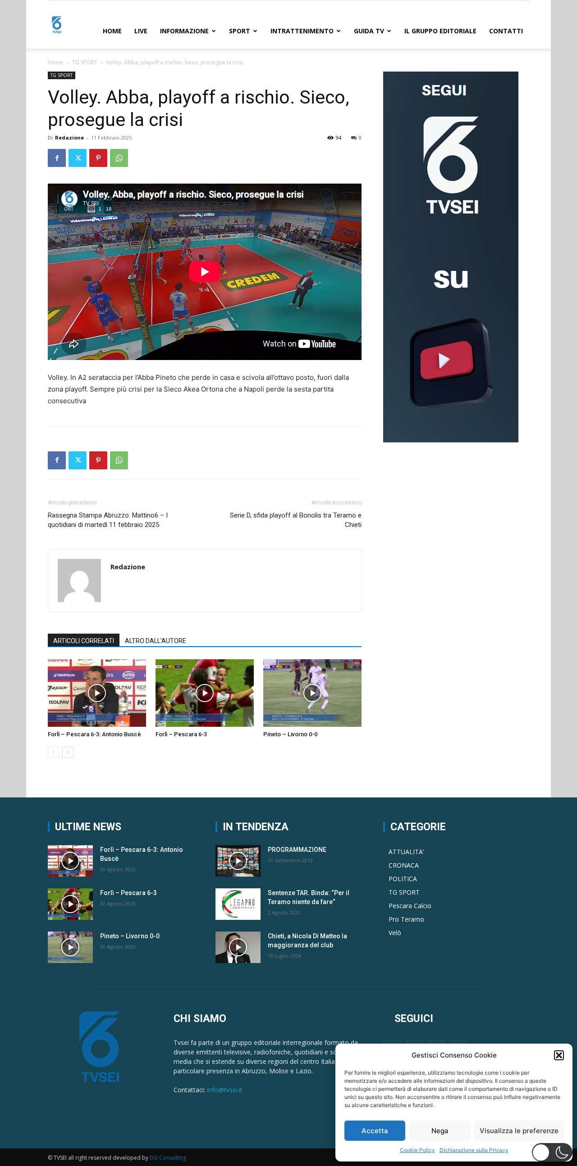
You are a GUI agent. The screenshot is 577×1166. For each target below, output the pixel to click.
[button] (558, 1055)
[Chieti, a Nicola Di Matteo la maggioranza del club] (238, 947)
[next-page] (67, 752)
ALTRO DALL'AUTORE (155, 640)
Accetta (375, 1130)
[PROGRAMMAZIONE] (238, 861)
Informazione (184, 31)
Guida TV (369, 31)
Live (140, 31)
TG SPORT (84, 62)
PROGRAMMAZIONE (297, 849)
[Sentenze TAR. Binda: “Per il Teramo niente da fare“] (238, 904)
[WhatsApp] (119, 158)
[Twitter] (78, 158)
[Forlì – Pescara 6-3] (205, 693)
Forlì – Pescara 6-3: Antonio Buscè (94, 734)
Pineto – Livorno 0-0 (290, 734)
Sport (239, 31)
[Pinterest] (98, 158)
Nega (440, 1130)
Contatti (506, 31)
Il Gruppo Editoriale (440, 31)
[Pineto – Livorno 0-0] (312, 693)
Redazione (69, 137)
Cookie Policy (417, 1150)
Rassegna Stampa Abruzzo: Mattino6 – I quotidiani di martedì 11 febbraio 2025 (108, 520)
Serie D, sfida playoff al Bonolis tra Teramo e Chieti (296, 520)
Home (112, 31)
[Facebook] (57, 158)
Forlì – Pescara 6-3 (181, 734)
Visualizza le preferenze (519, 1130)
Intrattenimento (302, 31)
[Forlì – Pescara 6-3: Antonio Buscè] (97, 693)
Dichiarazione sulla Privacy (474, 1150)
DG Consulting (168, 1157)
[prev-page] (53, 752)
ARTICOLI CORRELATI (83, 640)
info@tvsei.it (225, 1089)
